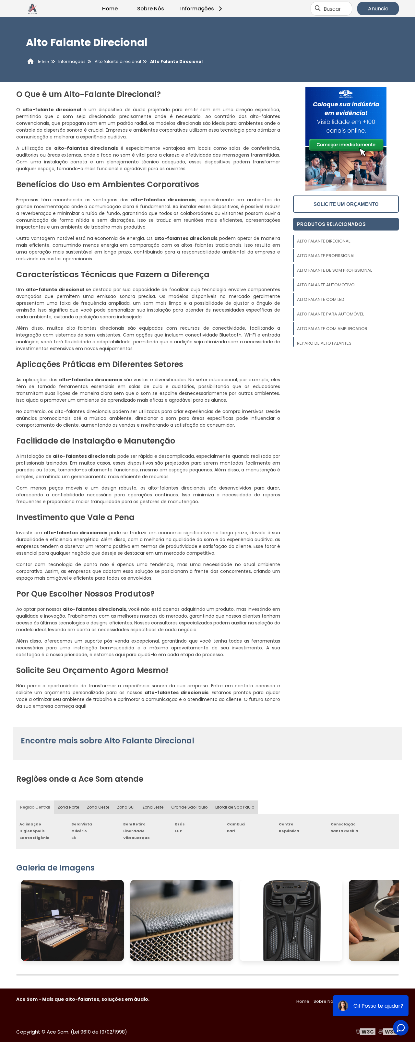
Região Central (35, 807)
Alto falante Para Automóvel (330, 314)
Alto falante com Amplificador (332, 329)
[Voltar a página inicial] (32, 8)
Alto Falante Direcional (323, 241)
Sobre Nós (150, 8)
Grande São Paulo (189, 807)
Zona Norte (68, 807)
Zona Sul (126, 807)
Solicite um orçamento (346, 204)
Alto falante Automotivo (326, 285)
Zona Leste (152, 807)
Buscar (332, 8)
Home (110, 8)
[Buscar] (318, 9)
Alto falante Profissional (326, 256)
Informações (197, 8)
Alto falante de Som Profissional (334, 270)
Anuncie (378, 8)
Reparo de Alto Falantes (324, 343)
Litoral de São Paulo (234, 807)
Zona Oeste (98, 807)
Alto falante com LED (320, 299)
